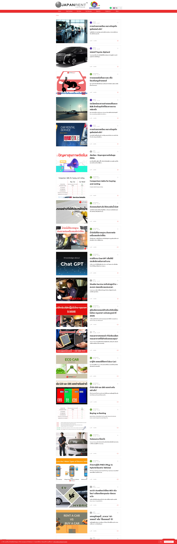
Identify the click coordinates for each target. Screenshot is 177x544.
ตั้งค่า (161, 541)
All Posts (57, 15)
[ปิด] (175, 542)
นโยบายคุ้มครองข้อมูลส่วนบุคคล (60, 541)
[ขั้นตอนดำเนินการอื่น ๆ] (118, 22)
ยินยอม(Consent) (169, 541)
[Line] (110, 8)
